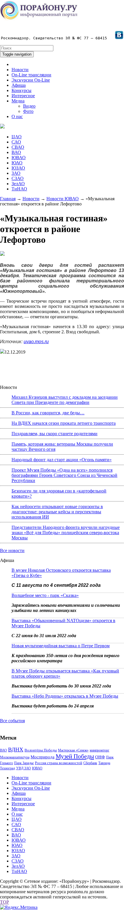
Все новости (12, 550)
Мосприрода (43, 757)
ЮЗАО (18, 168)
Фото (28, 111)
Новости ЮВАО (62, 198)
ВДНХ (15, 750)
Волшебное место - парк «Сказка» (45, 595)
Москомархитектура (14, 757)
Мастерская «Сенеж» (73, 750)
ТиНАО (19, 188)
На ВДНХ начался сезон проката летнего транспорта (64, 423)
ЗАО (16, 173)
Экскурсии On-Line (31, 80)
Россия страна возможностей (58, 763)
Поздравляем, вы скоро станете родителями (54, 433)
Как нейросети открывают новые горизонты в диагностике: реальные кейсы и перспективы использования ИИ (57, 511)
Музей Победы (75, 756)
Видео (29, 106)
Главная (8, 198)
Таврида (104, 763)
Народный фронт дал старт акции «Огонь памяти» (62, 459)
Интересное (23, 95)
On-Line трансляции (31, 74)
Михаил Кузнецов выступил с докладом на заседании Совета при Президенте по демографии (65, 400)
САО (16, 141)
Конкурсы (21, 90)
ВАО (16, 152)
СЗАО (18, 178)
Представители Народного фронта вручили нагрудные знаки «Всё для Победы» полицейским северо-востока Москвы (66, 532)
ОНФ (100, 757)
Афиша (19, 85)
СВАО (18, 147)
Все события (12, 720)
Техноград (7, 768)
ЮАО (17, 162)
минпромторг (99, 750)
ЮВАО (19, 157)
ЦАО (17, 136)
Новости (20, 69)
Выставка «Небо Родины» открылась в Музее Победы (65, 696)
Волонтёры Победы (41, 750)
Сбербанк (90, 763)
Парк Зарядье (24, 763)
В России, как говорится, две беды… (48, 412)
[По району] (39, 18)
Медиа (18, 100)
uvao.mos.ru (36, 341)
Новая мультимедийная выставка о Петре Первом (61, 645)
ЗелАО (18, 183)
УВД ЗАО (23, 768)
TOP (4, 902)
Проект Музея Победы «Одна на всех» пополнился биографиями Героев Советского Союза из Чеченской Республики (64, 475)
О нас (17, 116)
